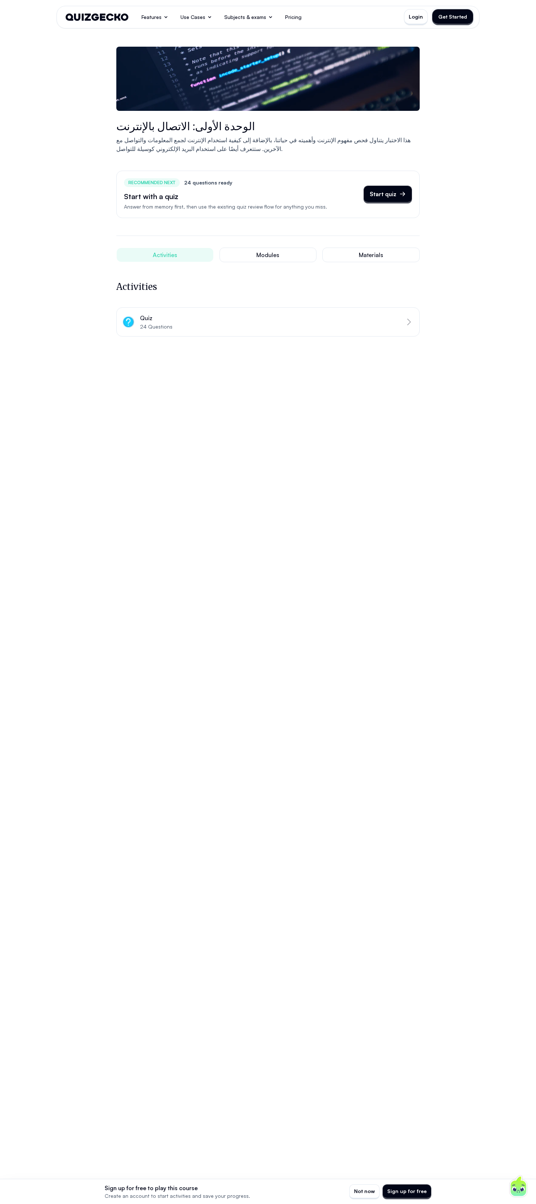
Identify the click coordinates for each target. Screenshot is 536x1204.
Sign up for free (407, 1191)
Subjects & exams (245, 17)
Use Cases (192, 17)
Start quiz (383, 194)
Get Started (452, 16)
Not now (364, 1191)
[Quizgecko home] (97, 17)
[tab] (165, 255)
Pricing (293, 17)
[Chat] (518, 1186)
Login (416, 16)
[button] (268, 322)
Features (151, 17)
